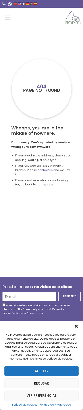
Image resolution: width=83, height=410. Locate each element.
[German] (27, 3)
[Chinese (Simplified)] (15, 3)
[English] (19, 3)
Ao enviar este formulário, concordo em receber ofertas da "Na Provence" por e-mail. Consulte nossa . (36, 309)
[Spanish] (35, 3)
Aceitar (41, 371)
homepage (45, 184)
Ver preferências (42, 395)
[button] (76, 326)
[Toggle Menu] (8, 18)
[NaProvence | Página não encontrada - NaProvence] (73, 17)
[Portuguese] (31, 3)
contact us (45, 170)
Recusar (41, 383)
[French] (23, 3)
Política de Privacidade (55, 404)
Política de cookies (24, 404)
